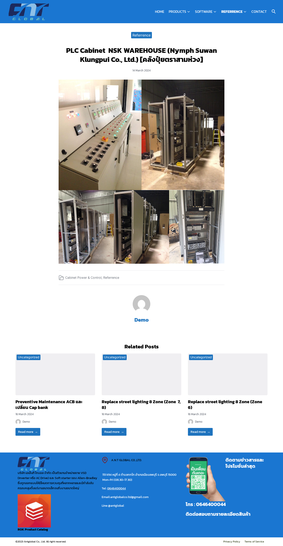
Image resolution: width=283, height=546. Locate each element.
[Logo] (29, 12)
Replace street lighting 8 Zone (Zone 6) (225, 404)
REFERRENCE (232, 11)
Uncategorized (28, 357)
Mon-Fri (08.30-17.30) (117, 479)
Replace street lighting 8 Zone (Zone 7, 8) (141, 404)
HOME (159, 11)
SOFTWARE (203, 11)
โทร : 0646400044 (206, 504)
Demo (141, 320)
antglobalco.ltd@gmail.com (129, 496)
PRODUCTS (177, 11)
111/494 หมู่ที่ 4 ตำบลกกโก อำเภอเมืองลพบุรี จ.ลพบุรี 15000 (139, 474)
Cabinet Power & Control (83, 277)
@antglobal (116, 505)
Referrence (141, 35)
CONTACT (259, 11)
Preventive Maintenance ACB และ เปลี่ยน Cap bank (48, 404)
